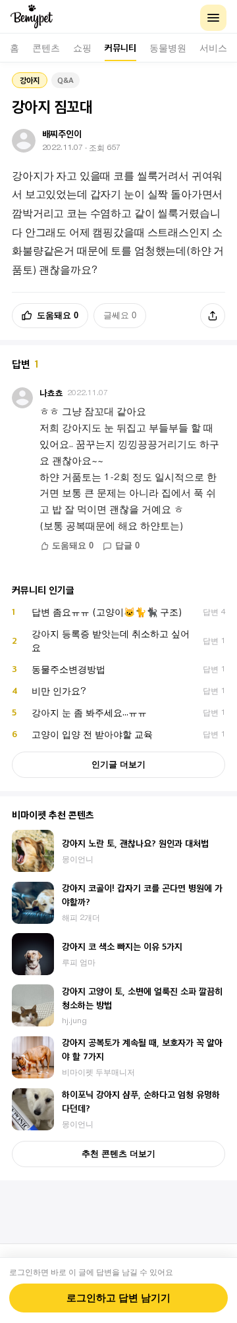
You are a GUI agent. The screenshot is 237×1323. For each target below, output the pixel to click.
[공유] (212, 315)
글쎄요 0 (119, 315)
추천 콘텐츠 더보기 (118, 1154)
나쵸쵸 (51, 392)
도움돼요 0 (57, 315)
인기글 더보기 (118, 764)
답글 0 (127, 545)
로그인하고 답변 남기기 (118, 1298)
